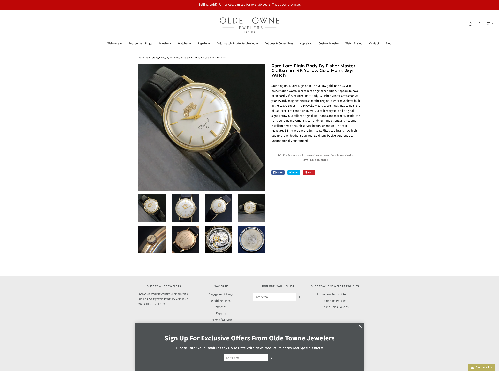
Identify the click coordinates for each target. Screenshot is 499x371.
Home (141, 57)
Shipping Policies (335, 301)
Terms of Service (221, 320)
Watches (220, 307)
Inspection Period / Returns (335, 294)
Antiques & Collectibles (279, 43)
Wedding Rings (221, 301)
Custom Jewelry (329, 43)
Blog (388, 43)
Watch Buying (353, 43)
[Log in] (477, 24)
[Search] (468, 24)
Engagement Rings (140, 43)
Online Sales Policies (335, 307)
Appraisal (306, 43)
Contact (374, 43)
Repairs (221, 313)
